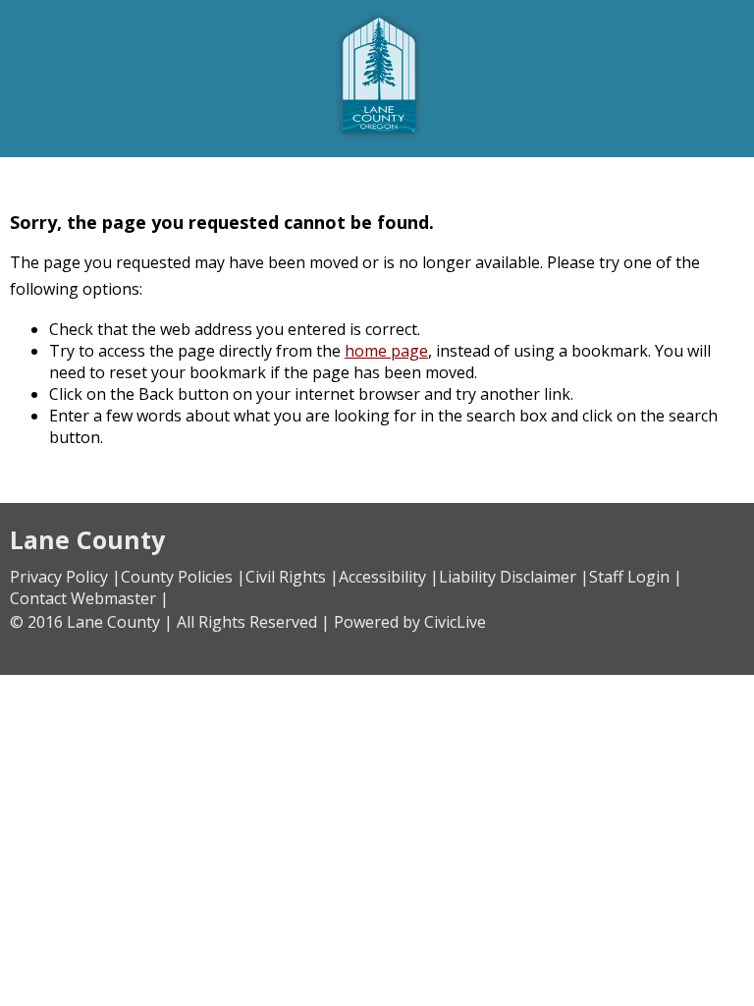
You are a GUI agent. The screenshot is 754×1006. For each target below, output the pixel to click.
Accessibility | (389, 576)
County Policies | (183, 576)
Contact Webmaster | (89, 598)
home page (386, 351)
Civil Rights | (292, 576)
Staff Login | (635, 576)
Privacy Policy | (65, 576)
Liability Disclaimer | (514, 576)
